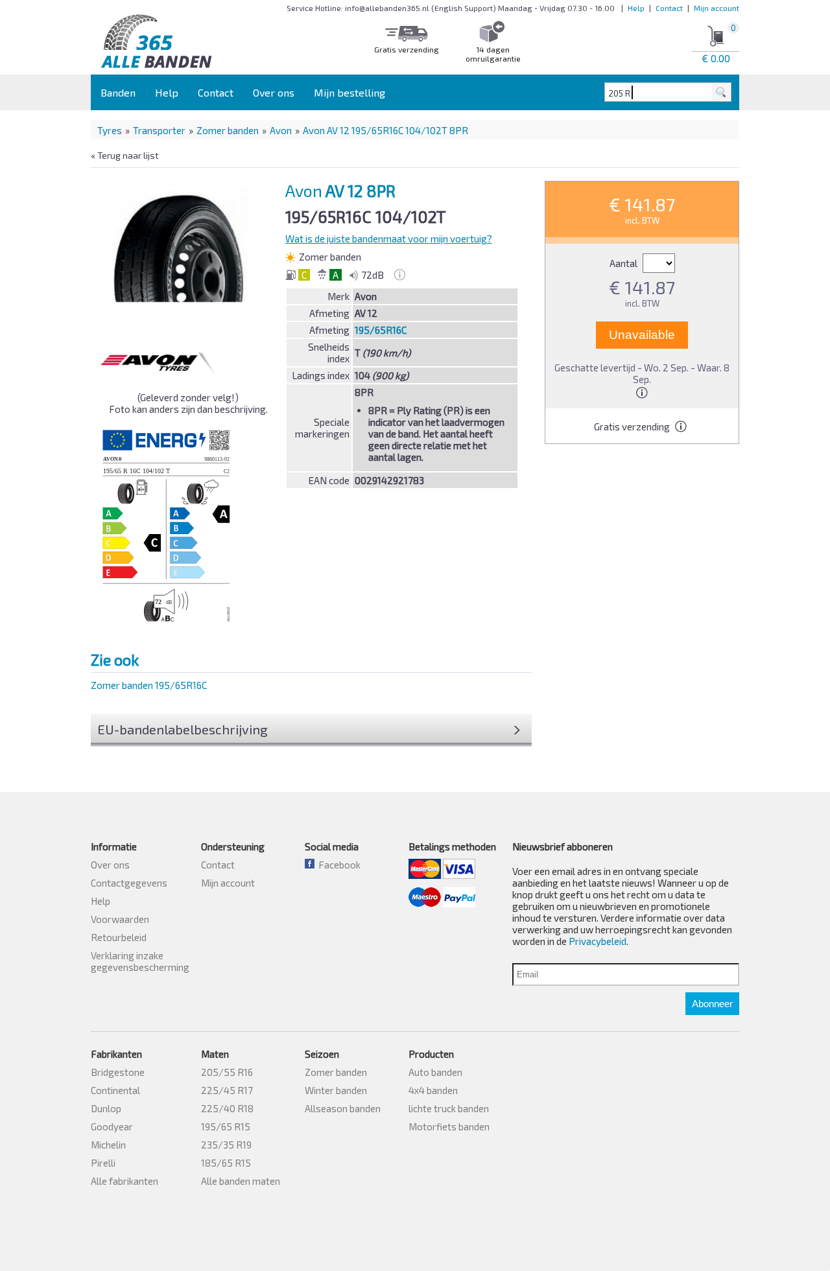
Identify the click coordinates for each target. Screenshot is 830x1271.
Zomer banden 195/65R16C (149, 685)
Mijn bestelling (349, 92)
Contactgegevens (129, 883)
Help (636, 7)
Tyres (109, 130)
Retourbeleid (119, 937)
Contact (669, 7)
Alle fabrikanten (124, 1181)
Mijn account (716, 7)
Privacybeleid (597, 941)
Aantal (624, 263)
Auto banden (435, 1072)
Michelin (108, 1144)
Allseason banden (343, 1108)
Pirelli (103, 1163)
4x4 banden (433, 1090)
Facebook (337, 864)
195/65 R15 (225, 1126)
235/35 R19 (226, 1144)
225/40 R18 (227, 1108)
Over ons (273, 92)
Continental (115, 1090)
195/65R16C (381, 330)
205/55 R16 (227, 1072)
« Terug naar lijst (125, 155)
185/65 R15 (226, 1163)
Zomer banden (227, 130)
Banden (118, 92)
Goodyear (112, 1126)
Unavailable (642, 335)
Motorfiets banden (449, 1126)
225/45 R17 (227, 1090)
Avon (281, 130)
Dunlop (106, 1108)
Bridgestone (118, 1072)
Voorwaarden (120, 919)
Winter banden (336, 1090)
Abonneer (712, 1003)
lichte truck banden (449, 1108)
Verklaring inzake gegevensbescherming (140, 961)
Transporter (159, 130)
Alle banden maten (240, 1181)
